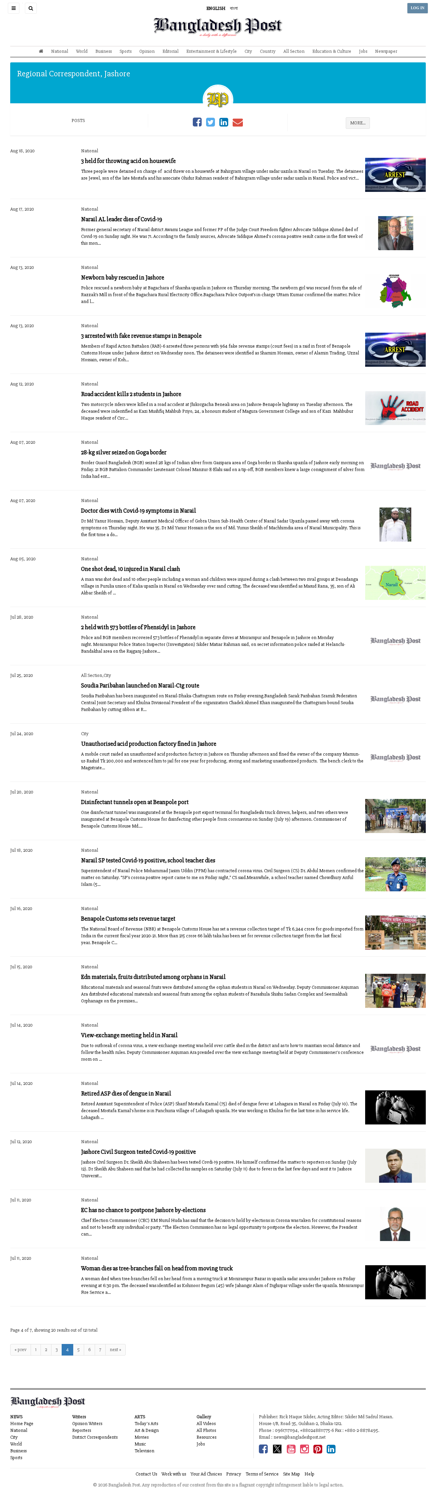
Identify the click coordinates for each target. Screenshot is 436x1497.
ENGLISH (215, 8)
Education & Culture (331, 51)
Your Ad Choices (206, 1474)
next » (115, 1349)
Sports (125, 51)
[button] (13, 8)
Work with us (173, 1474)
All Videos (206, 1423)
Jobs (363, 51)
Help (309, 1474)
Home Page (21, 1423)
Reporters (81, 1430)
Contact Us (146, 1474)
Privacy (233, 1474)
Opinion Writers (87, 1423)
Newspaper (386, 51)
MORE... (357, 123)
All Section (294, 51)
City (248, 51)
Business (103, 51)
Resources (206, 1437)
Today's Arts (146, 1423)
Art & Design (147, 1430)
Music (140, 1444)
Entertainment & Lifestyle (211, 51)
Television (144, 1451)
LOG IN (417, 8)
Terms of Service (262, 1474)
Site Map (291, 1474)
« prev (21, 1349)
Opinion (147, 51)
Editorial (170, 51)
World (82, 51)
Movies (142, 1437)
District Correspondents (95, 1437)
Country (268, 51)
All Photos (206, 1430)
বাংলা (234, 8)
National (59, 51)
